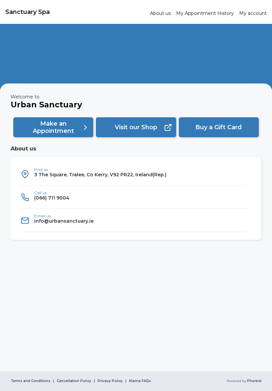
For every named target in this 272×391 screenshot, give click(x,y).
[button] (53, 127)
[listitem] (133, 174)
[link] (75, 12)
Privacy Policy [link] (110, 381)
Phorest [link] (254, 381)
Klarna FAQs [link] (140, 381)
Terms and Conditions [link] (30, 381)
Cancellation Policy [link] (74, 381)
